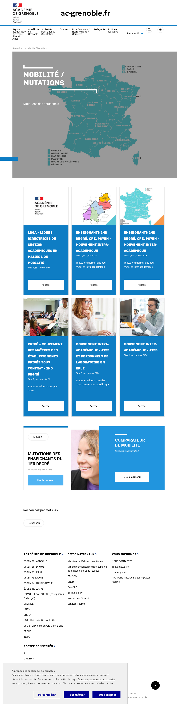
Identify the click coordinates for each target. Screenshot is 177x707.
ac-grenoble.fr (85, 13)
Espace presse (119, 572)
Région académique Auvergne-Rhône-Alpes (19, 34)
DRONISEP (29, 603)
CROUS (27, 631)
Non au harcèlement (78, 598)
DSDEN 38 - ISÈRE (33, 572)
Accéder (46, 284)
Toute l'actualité (120, 566)
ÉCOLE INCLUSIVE (33, 588)
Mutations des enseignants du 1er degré (45, 458)
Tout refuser (76, 695)
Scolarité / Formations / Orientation (48, 31)
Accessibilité (160, 30)
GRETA (27, 614)
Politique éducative (113, 30)
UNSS (27, 609)
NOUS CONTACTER (122, 561)
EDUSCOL (73, 576)
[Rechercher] (149, 33)
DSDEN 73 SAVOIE (33, 577)
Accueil (16, 48)
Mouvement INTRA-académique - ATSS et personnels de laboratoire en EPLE (92, 356)
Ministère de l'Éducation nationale (85, 561)
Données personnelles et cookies (96, 679)
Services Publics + (77, 603)
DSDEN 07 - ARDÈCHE (35, 561)
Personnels (34, 523)
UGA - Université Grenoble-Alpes (40, 620)
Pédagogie (99, 29)
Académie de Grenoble (33, 31)
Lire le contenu (45, 480)
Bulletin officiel (75, 592)
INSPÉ (27, 636)
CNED (71, 581)
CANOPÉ (72, 587)
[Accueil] (29, 13)
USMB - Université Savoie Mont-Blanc (43, 625)
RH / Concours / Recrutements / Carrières (81, 31)
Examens (65, 29)
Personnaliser (47, 695)
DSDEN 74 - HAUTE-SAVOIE (38, 583)
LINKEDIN (29, 658)
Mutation (38, 436)
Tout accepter (106, 695)
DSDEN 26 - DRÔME (34, 566)
